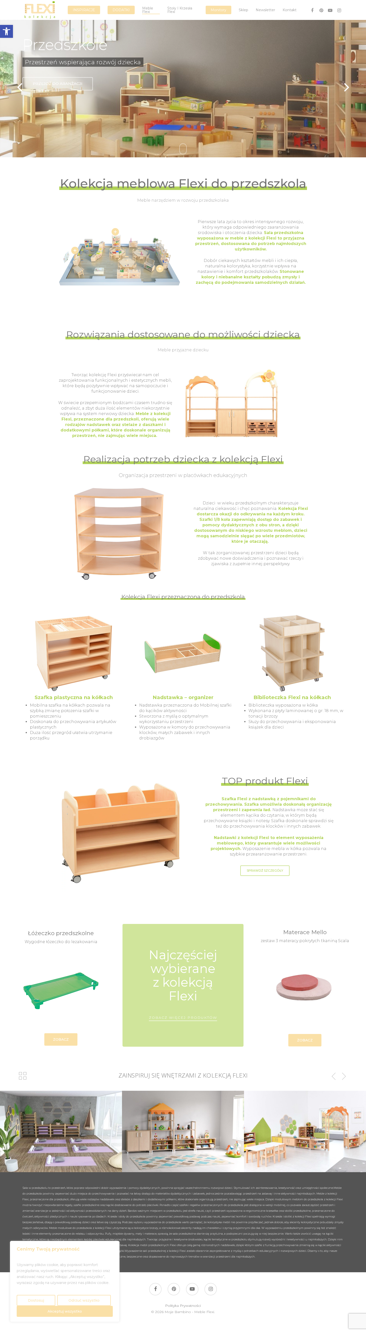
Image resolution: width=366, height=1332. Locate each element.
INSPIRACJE (84, 10)
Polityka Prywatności (183, 1305)
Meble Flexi (147, 9)
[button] (6, 31)
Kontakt (290, 10)
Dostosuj (36, 1300)
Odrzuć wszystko (84, 1300)
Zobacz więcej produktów (183, 1017)
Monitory (218, 10)
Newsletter (265, 10)
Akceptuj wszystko (65, 1311)
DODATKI (121, 10)
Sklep (243, 10)
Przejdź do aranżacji (57, 83)
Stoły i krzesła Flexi (179, 9)
